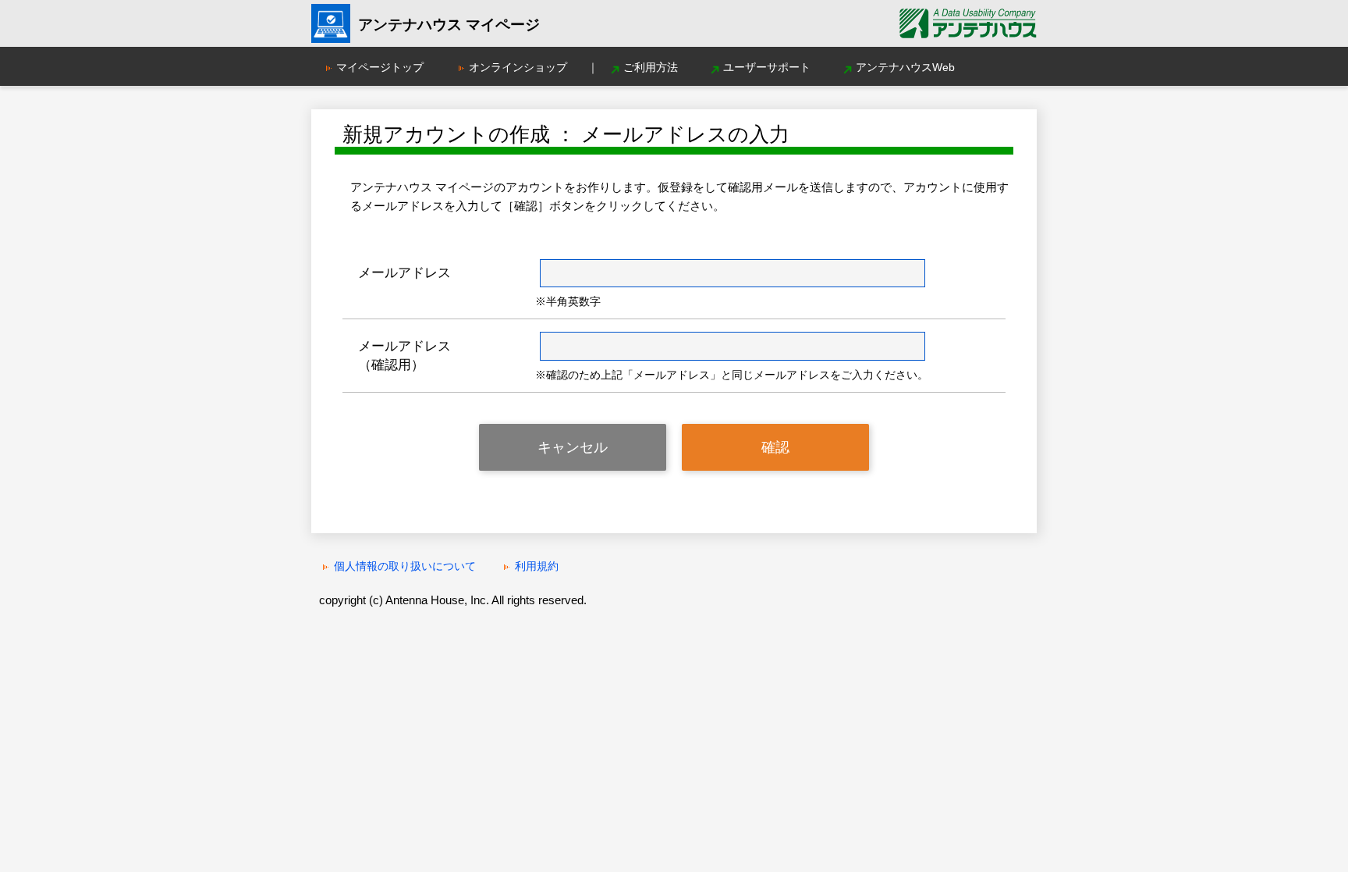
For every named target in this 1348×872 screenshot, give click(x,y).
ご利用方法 (650, 67)
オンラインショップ (518, 67)
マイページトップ (380, 67)
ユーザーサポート (767, 67)
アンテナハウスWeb (905, 67)
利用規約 (537, 566)
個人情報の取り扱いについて (405, 566)
